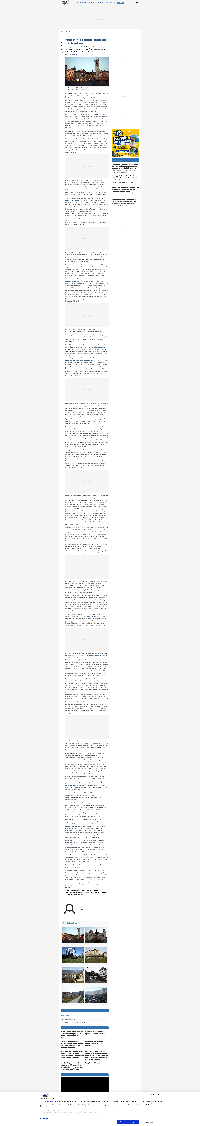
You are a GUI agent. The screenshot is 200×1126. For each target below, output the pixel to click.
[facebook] (62, 39)
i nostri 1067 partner (49, 1101)
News (77, 2)
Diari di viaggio (92, 2)
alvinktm (74, 54)
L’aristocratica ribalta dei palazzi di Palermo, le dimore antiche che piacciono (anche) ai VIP (125, 189)
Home (62, 31)
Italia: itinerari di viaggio (73, 890)
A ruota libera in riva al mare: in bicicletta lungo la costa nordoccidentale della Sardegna (72, 1035)
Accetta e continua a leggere (128, 1121)
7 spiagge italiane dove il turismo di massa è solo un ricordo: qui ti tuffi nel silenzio (125, 178)
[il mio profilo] (114, 2)
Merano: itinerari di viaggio (90, 890)
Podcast (109, 2)
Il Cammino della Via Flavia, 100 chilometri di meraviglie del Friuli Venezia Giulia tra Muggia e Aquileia (72, 1044)
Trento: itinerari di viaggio (98, 892)
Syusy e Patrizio (102, 2)
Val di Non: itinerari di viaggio (74, 894)
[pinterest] (62, 46)
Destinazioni (83, 2)
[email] (62, 49)
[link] (62, 53)
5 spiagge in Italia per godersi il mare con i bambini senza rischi (124, 200)
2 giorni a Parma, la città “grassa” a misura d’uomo (95, 1033)
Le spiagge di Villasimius (95, 1063)
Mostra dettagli (44, 1118)
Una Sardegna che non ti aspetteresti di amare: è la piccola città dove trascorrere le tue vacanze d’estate (72, 1066)
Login (120, 2)
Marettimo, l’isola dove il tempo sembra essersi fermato (95, 1043)
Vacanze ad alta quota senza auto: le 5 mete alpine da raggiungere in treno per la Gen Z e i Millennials (125, 166)
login (68, 1022)
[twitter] (62, 42)
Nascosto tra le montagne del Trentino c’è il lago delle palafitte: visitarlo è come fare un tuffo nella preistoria (72, 1054)
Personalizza (149, 1122)
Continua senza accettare (155, 1094)
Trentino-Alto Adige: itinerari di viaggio (77, 892)
